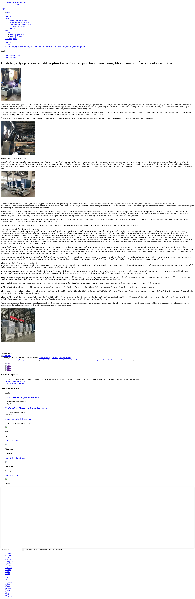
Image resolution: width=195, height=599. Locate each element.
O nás (7, 31)
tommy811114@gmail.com (15, 383)
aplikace (13, 28)
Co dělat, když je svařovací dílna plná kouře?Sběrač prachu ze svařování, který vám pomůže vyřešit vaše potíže (45, 47)
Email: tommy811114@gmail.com (17, 5)
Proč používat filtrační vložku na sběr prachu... (27, 408)
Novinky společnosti (17, 35)
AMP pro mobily (65, 358)
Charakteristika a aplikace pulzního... (22, 397)
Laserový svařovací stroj (18, 26)
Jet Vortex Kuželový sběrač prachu (52, 360)
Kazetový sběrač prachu (18, 20)
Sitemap (55, 358)
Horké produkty (44, 358)
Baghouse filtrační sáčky (9, 360)
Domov (8, 16)
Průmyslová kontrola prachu (29, 360)
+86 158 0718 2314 (12, 441)
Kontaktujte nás (11, 39)
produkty (8, 18)
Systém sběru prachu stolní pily (98, 360)
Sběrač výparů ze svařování (20, 22)
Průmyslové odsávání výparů (76, 360)
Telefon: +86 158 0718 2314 (15, 3)
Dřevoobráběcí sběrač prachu (20, 24)
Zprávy (8, 33)
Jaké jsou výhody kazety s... (18, 419)
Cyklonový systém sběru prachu (121, 360)
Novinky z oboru (16, 37)
